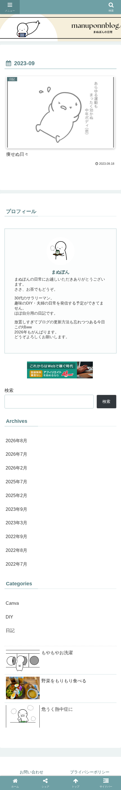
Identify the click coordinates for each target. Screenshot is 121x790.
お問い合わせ (31, 772)
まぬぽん (60, 272)
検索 (9, 390)
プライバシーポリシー (89, 772)
